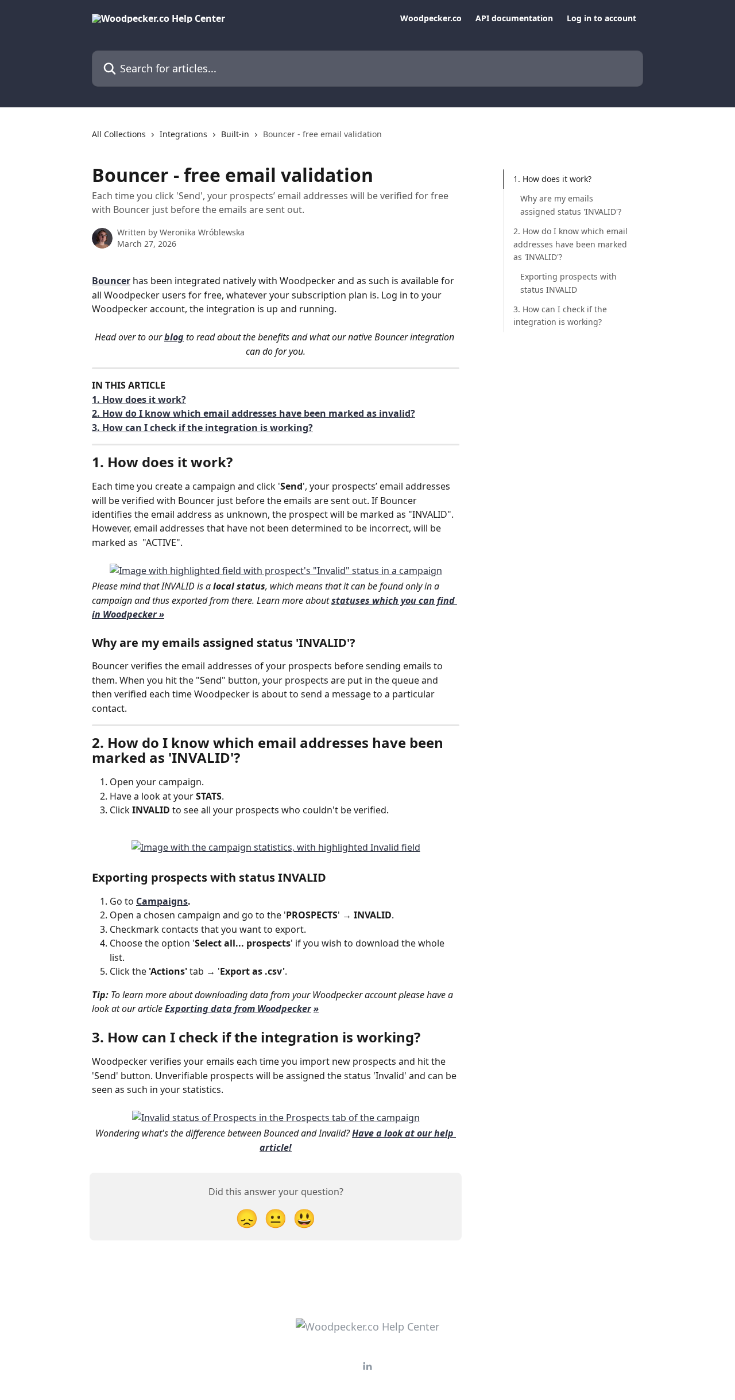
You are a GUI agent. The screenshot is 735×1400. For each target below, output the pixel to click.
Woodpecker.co (431, 18)
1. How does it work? (139, 399)
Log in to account (601, 18)
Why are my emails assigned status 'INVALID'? (570, 204)
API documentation (514, 18)
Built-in (235, 134)
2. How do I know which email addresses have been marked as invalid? (253, 413)
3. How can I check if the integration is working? (202, 427)
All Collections (119, 134)
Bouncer (111, 280)
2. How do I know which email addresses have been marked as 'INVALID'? (570, 244)
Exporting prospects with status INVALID (568, 282)
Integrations (183, 134)
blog (174, 337)
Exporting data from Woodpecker (238, 1008)
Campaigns (162, 901)
